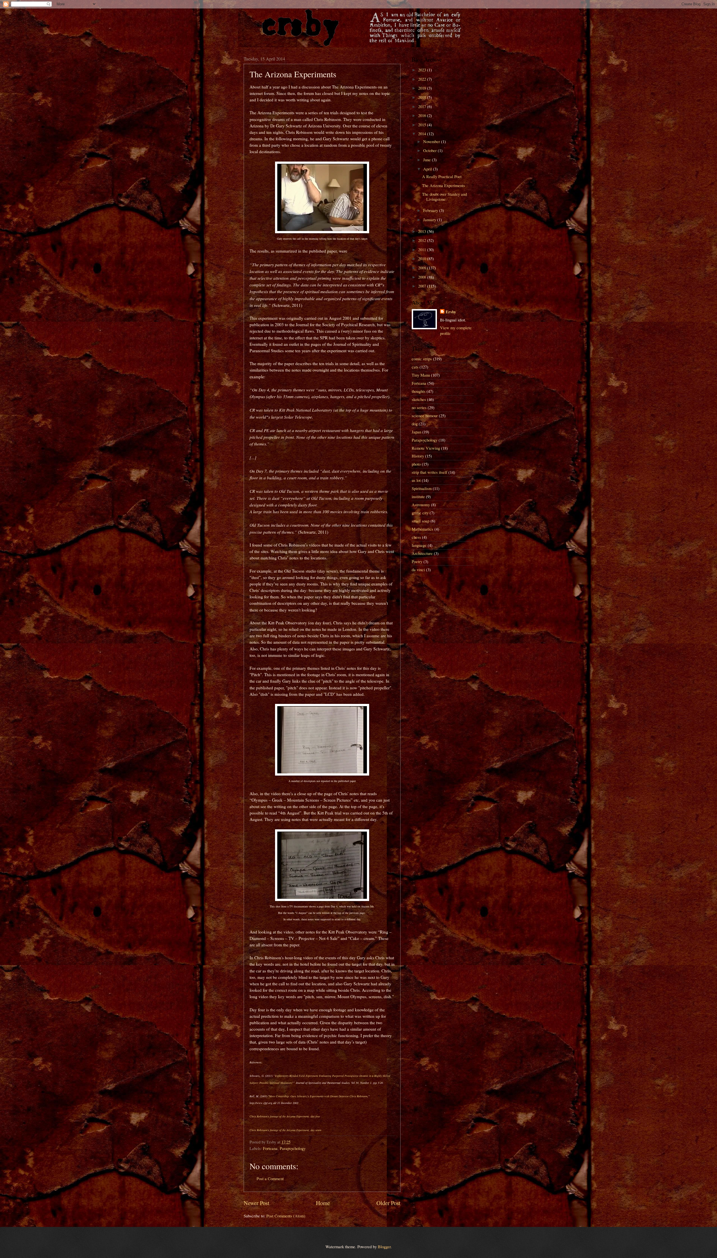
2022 (422, 79)
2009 (422, 267)
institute (418, 496)
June (427, 159)
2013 (422, 231)
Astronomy (421, 504)
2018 (422, 97)
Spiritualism (422, 488)
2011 (422, 249)
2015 (422, 124)
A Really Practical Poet (442, 176)
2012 (422, 240)
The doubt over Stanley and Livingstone (444, 196)
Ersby (451, 312)
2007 (422, 286)
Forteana (270, 1148)
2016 (422, 115)
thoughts (418, 391)
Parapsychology (293, 1148)
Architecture (422, 553)
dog (415, 423)
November (432, 141)
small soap (420, 521)
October (430, 150)
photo (416, 464)
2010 (422, 258)
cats (415, 367)
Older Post (388, 1203)
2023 (422, 70)
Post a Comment (270, 1178)
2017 (422, 106)
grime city (420, 512)
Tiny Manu (421, 375)
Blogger (384, 1246)
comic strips (422, 358)
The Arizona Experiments (443, 185)
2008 (422, 277)
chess (416, 537)
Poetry (417, 561)
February (431, 210)
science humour (425, 415)
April (428, 169)
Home (323, 1203)
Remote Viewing (426, 448)
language (419, 545)
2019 (422, 88)
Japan (416, 432)
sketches (419, 399)
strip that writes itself (429, 472)
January (430, 219)
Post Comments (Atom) (285, 1216)
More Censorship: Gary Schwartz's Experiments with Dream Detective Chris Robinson (318, 1096)
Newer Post (256, 1203)
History (418, 456)
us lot (416, 480)
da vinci (418, 569)
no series (419, 407)
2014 (422, 133)
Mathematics (422, 529)
